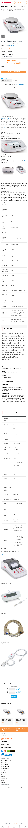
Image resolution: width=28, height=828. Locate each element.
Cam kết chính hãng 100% (8, 56)
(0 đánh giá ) (11, 45)
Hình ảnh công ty (4, 774)
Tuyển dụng (3, 776)
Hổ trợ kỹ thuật (4, 762)
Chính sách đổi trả (4, 764)
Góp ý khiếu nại (4, 778)
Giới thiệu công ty (4, 772)
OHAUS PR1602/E (19, 84)
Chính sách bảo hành (5, 766)
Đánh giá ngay (14, 696)
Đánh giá (15, 80)
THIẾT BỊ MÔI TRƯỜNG (11, 6)
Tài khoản (3, 782)
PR (4, 127)
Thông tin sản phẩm (6, 80)
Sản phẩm (6, 9)
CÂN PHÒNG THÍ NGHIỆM (18, 9)
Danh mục (11, 9)
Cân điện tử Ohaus (5, 118)
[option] (3, 36)
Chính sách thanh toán (5, 768)
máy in (24, 160)
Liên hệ (10, 49)
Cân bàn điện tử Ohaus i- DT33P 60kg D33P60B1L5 (6, 720)
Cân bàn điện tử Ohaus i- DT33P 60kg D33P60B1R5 (20, 720)
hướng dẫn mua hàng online (6, 760)
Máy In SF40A (4, 554)
